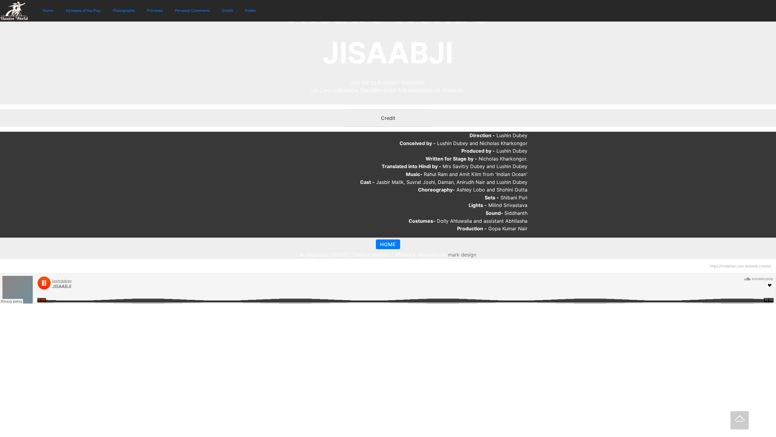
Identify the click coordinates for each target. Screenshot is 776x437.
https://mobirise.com (727, 266)
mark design (462, 255)
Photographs (124, 10)
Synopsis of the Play (83, 10)
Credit (227, 10)
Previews (155, 10)
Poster (250, 10)
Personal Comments (192, 10)
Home (48, 10)
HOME (388, 244)
